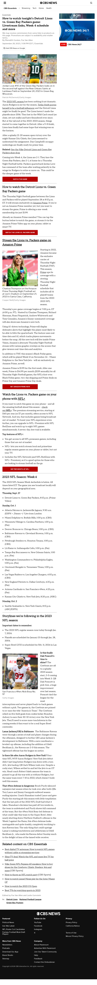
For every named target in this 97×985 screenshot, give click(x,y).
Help (36, 955)
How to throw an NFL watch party (21, 874)
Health (49, 8)
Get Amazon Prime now (20, 387)
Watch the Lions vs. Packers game (20, 232)
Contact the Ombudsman (44, 962)
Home (41, 8)
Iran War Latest (8, 926)
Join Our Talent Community (45, 952)
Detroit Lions (12, 899)
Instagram (38, 929)
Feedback (38, 959)
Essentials (6, 15)
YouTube (37, 922)
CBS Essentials (10, 8)
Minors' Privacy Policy (75, 936)
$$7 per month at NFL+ (20, 469)
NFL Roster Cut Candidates (13, 929)
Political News (8, 922)
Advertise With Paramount (45, 948)
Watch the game (20, 179)
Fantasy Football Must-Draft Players (13, 933)
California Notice (73, 926)
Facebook (38, 926)
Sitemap (5, 959)
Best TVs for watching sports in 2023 (22, 890)
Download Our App (10, 952)
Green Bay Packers (14, 903)
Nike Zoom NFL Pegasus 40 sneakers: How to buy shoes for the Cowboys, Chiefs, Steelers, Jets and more (29, 867)
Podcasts (6, 948)
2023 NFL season (15, 101)
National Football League (30, 899)
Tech (34, 8)
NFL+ (21, 399)
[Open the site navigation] (19, 3)
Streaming (26, 8)
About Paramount (41, 945)
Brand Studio (7, 955)
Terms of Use (71, 933)
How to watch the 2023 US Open (21, 886)
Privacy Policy (71, 922)
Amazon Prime (40, 203)
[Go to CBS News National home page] (48, 3)
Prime (43, 272)
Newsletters (7, 945)
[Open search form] (91, 3)
